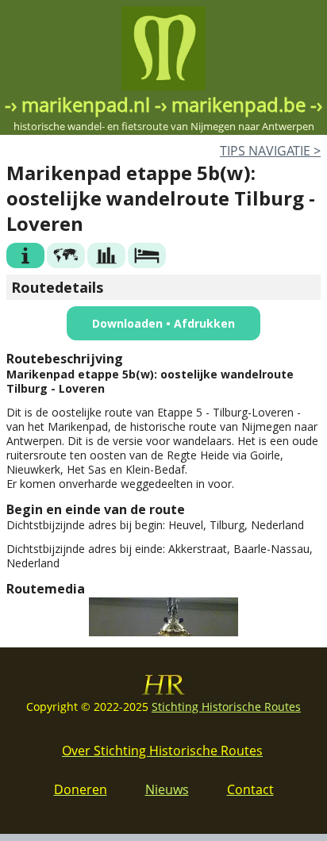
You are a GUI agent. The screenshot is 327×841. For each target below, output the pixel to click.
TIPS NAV (270, 150)
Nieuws (167, 789)
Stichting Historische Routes (226, 706)
